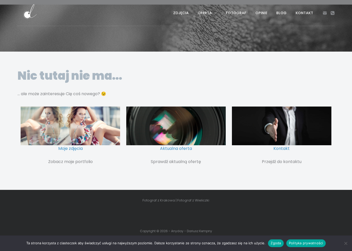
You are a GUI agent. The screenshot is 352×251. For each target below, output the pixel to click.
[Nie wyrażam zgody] (345, 243)
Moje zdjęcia (70, 148)
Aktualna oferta (176, 148)
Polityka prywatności (306, 243)
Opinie (261, 12)
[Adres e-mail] (325, 13)
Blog (281, 12)
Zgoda (276, 243)
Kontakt (304, 12)
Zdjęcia (181, 12)
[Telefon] (332, 13)
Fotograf (236, 12)
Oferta (205, 12)
